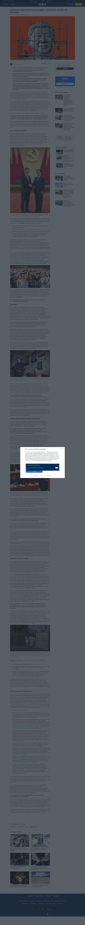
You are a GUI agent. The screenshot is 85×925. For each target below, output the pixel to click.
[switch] (56, 468)
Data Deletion (35, 475)
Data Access (42, 475)
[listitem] (42, 465)
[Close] (62, 449)
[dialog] (42, 462)
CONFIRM (34, 471)
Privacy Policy (49, 475)
